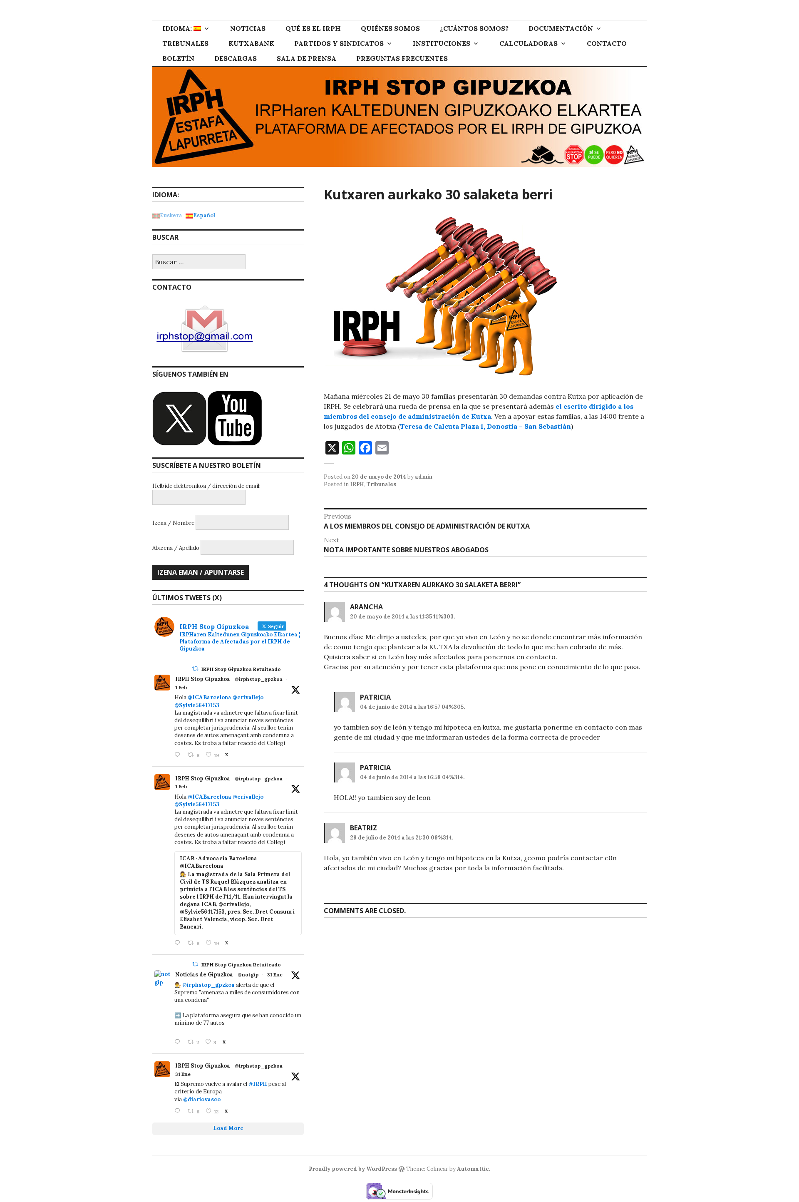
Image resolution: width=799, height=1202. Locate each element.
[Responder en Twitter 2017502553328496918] (179, 1111)
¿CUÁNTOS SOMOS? (474, 28)
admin (423, 476)
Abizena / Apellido (175, 547)
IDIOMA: (178, 28)
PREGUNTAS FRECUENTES (402, 58)
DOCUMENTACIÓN (561, 28)
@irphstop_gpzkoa (259, 679)
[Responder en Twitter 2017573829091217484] (179, 1042)
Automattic (473, 1168)
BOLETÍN (178, 58)
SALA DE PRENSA (306, 58)
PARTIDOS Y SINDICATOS (339, 43)
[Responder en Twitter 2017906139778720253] (179, 755)
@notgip (248, 974)
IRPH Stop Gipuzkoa (202, 679)
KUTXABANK (251, 43)
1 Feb (181, 687)
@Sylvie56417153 (196, 705)
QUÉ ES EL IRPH (313, 28)
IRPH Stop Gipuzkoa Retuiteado (241, 669)
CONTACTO (607, 43)
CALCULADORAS (528, 43)
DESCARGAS (235, 58)
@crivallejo (248, 697)
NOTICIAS (248, 28)
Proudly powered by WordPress (353, 1168)
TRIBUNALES (185, 43)
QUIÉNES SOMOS (390, 28)
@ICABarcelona (209, 697)
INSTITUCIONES (441, 43)
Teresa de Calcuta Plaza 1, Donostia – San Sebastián (485, 426)
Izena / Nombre (173, 522)
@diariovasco (202, 1099)
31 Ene (275, 974)
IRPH (357, 484)
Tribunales (381, 484)
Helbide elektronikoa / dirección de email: (206, 485)
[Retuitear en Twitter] (195, 669)
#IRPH (257, 1084)
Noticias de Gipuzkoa (204, 974)
